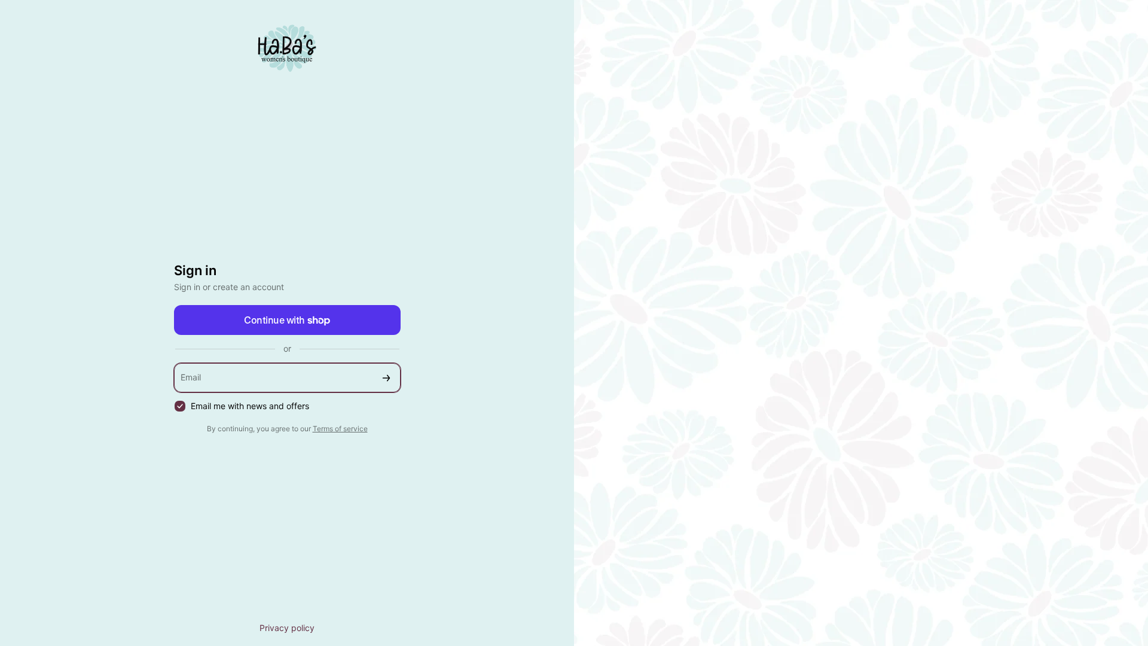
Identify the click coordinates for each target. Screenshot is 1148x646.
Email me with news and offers (250, 406)
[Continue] (386, 377)
